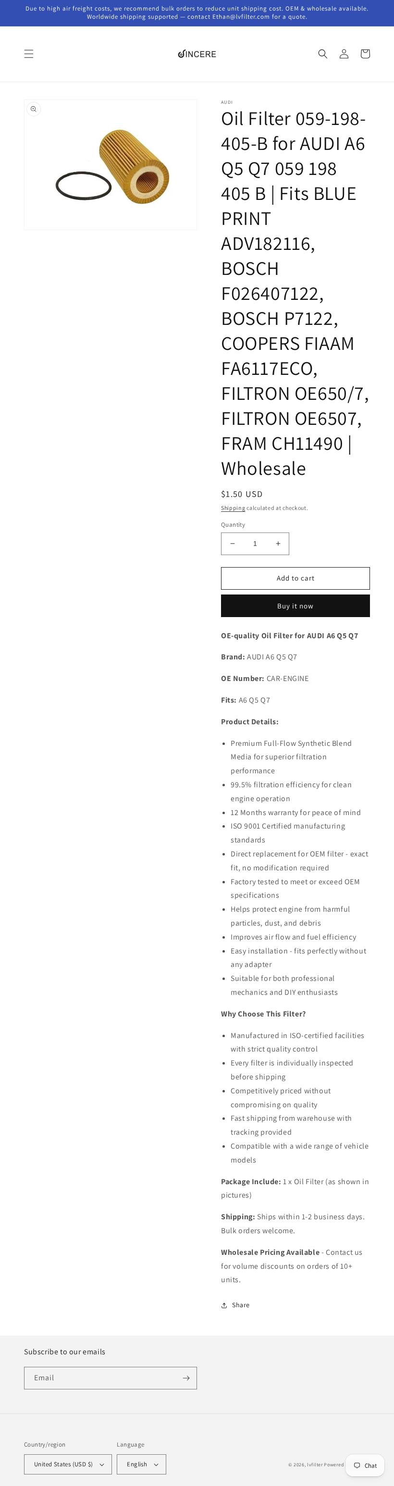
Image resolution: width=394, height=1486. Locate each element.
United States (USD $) (63, 1464)
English (137, 1464)
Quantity (233, 524)
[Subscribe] (186, 1378)
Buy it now (295, 605)
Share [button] (241, 1304)
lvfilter (315, 1464)
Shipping (233, 507)
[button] (28, 53)
